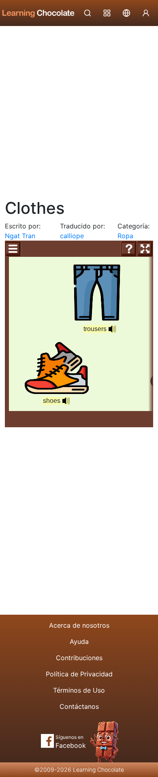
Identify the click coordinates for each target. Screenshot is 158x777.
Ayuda (79, 641)
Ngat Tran (20, 236)
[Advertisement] (79, 109)
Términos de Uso (79, 690)
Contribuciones (79, 658)
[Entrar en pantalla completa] (145, 249)
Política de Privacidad (79, 674)
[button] (112, 329)
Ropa (125, 236)
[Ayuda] (129, 249)
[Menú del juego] (13, 249)
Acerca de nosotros (79, 625)
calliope (72, 236)
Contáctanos (79, 706)
